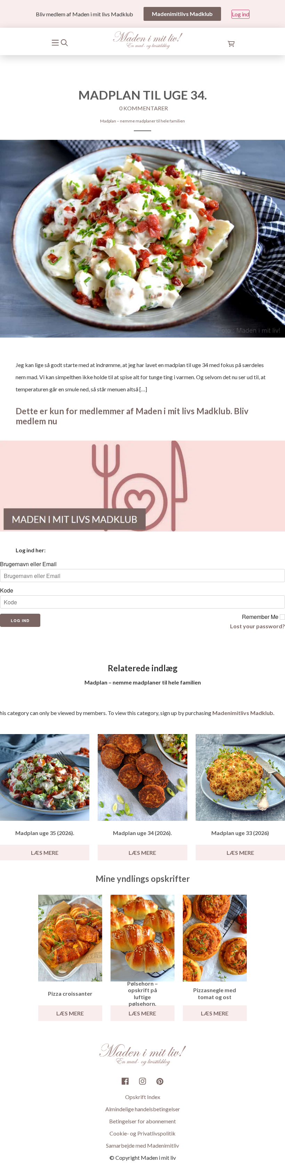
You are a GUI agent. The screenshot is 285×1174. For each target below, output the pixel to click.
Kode (6, 590)
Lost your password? (257, 626)
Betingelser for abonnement (142, 1121)
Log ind (240, 14)
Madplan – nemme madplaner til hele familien (142, 121)
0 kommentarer (143, 108)
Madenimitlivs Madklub (242, 712)
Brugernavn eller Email (28, 564)
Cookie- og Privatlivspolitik (142, 1133)
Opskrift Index (142, 1097)
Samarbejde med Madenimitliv (142, 1145)
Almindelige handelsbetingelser (142, 1109)
